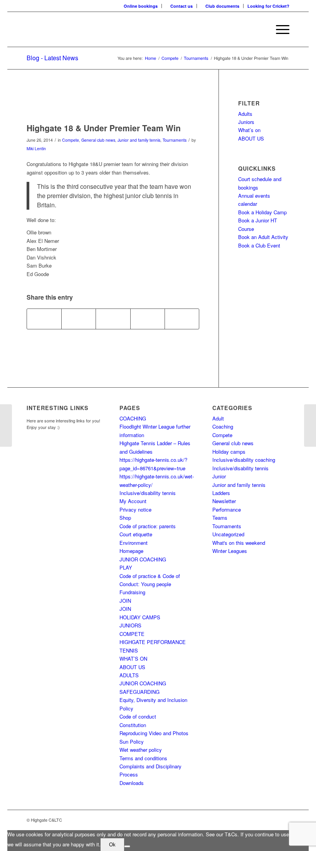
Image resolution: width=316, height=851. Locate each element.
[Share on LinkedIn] (148, 319)
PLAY (125, 567)
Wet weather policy (140, 749)
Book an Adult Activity (263, 237)
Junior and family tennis (139, 140)
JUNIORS (130, 625)
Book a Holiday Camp (262, 212)
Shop (125, 517)
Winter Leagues (229, 550)
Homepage (131, 550)
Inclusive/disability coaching (243, 459)
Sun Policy (131, 741)
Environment (133, 542)
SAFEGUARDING (139, 691)
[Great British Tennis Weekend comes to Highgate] (6, 425)
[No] (127, 846)
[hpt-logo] (113, 104)
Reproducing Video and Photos (153, 733)
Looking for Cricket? (268, 6)
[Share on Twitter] (79, 319)
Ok (112, 845)
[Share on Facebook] (44, 319)
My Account (132, 501)
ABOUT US (251, 138)
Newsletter (224, 501)
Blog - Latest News (52, 57)
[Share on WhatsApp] (113, 319)
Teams (219, 517)
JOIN (125, 600)
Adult (218, 418)
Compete (70, 140)
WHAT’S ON (133, 658)
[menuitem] (141, 6)
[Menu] (278, 29)
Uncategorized (228, 534)
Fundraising (132, 592)
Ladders (221, 493)
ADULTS (129, 675)
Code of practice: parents (147, 526)
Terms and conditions (143, 758)
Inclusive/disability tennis (147, 493)
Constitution (132, 725)
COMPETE (132, 633)
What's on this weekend (238, 542)
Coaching (222, 426)
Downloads (131, 783)
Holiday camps (228, 451)
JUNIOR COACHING (142, 559)
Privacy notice (135, 509)
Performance (226, 509)
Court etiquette (135, 534)
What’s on (249, 130)
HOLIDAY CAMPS (139, 617)
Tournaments (175, 140)
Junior (219, 476)
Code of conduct (137, 716)
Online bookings (141, 6)
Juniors (246, 121)
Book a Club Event (259, 245)
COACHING (132, 418)
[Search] (260, 29)
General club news (98, 140)
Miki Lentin (36, 148)
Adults (245, 113)
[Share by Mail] (182, 319)
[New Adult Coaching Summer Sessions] (310, 425)
